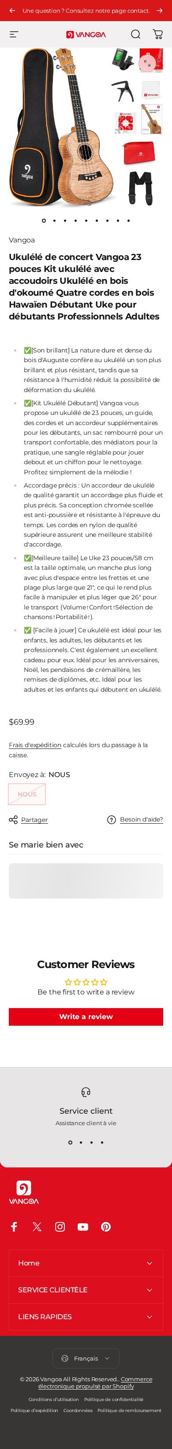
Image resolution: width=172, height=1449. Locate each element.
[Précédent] (12, 10)
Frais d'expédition (35, 745)
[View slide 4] (102, 1142)
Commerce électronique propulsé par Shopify (95, 1383)
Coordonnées (78, 1410)
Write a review (86, 1016)
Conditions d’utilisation (54, 1399)
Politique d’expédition (34, 1410)
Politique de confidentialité (114, 1399)
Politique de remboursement (129, 1410)
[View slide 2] (80, 1142)
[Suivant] (159, 10)
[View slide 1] (70, 1142)
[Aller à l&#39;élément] (43, 220)
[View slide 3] (91, 1142)
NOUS (27, 794)
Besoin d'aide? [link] (141, 819)
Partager (34, 820)
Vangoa (22, 240)
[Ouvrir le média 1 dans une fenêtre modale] (147, 63)
